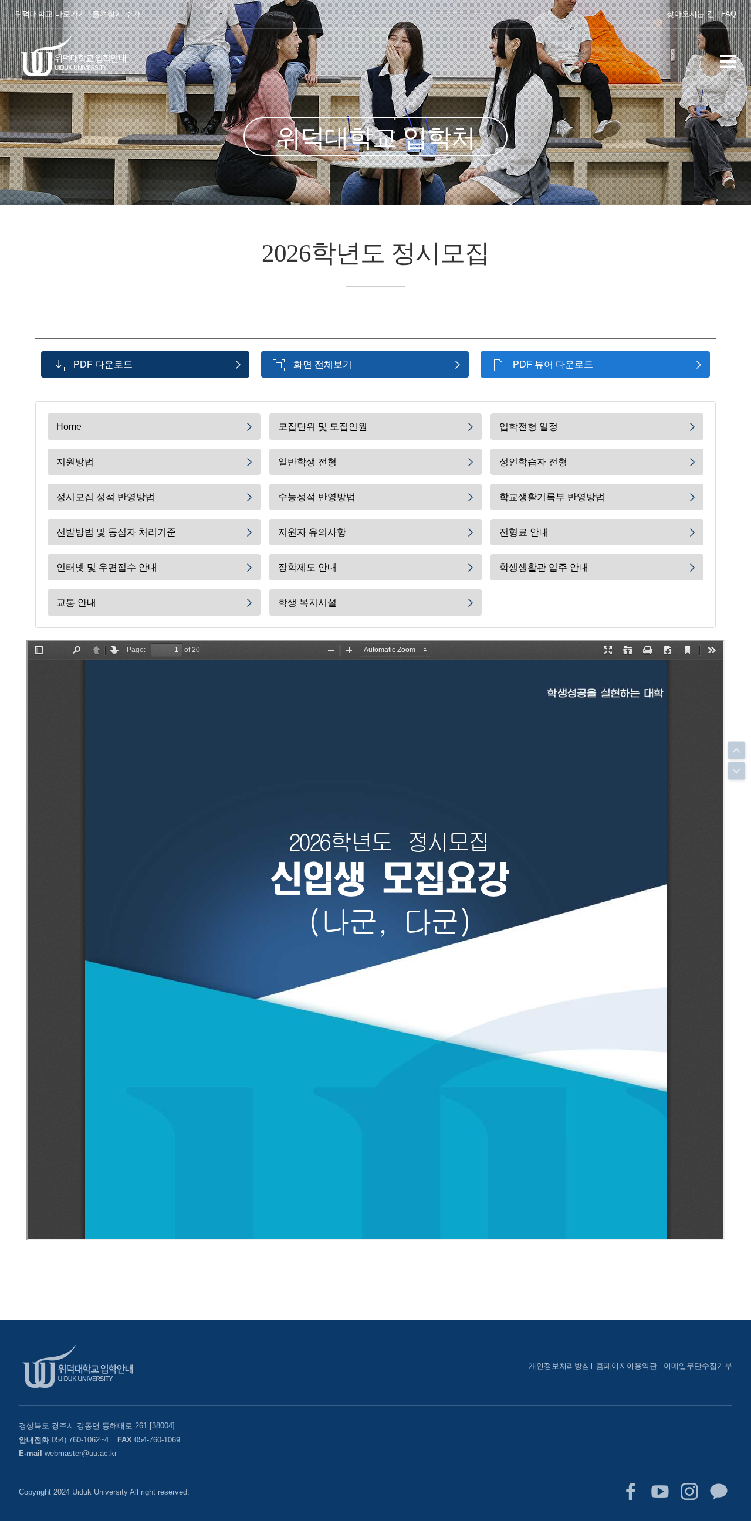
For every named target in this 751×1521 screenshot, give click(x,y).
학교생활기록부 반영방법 (552, 497)
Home (69, 427)
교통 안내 (76, 602)
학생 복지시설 (307, 602)
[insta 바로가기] (689, 1491)
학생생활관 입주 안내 (543, 567)
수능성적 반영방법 (317, 497)
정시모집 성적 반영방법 (105, 497)
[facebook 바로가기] (631, 1491)
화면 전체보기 (322, 364)
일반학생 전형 (307, 462)
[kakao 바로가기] (719, 1491)
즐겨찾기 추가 (116, 13)
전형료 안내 (524, 532)
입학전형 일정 (528, 427)
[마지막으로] (736, 771)
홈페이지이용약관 (626, 1366)
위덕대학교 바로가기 (50, 13)
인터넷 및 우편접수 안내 (106, 567)
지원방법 (75, 462)
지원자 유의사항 (312, 532)
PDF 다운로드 (103, 364)
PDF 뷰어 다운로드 (553, 364)
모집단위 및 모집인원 (322, 427)
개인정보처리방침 (559, 1366)
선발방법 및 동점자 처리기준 (116, 532)
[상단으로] (736, 750)
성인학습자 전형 (533, 462)
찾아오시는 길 (691, 13)
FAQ (728, 13)
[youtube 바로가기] (660, 1491)
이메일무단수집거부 (698, 1366)
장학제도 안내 (307, 567)
